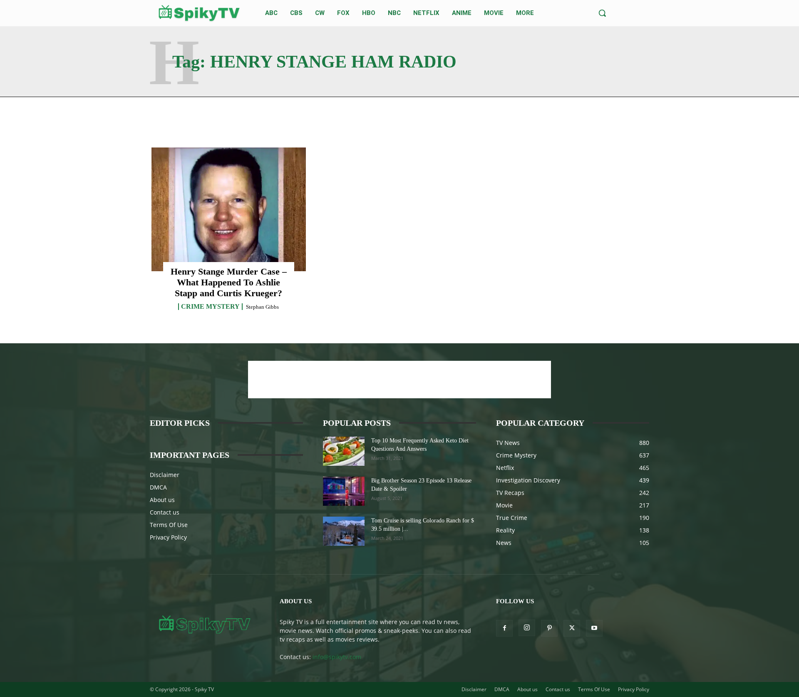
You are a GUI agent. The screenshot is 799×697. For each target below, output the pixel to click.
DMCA (158, 487)
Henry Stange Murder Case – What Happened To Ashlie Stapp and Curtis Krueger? (229, 282)
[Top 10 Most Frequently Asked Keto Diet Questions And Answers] (344, 451)
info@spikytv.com (337, 657)
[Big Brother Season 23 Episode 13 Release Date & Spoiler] (344, 491)
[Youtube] (594, 628)
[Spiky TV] (199, 13)
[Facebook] (504, 628)
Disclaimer (164, 475)
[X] (571, 628)
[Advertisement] (399, 379)
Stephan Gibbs (262, 307)
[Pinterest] (549, 628)
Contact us (164, 512)
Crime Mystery (210, 306)
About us (162, 500)
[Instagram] (527, 628)
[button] (602, 13)
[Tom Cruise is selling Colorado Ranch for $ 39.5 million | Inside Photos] (344, 531)
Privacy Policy (168, 537)
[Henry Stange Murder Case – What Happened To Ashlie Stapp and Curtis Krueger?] (228, 209)
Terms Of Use (169, 525)
